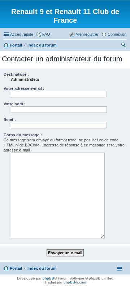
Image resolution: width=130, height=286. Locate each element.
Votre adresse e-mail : (24, 88)
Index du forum (42, 268)
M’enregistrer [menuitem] (87, 34)
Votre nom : (15, 104)
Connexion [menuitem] (117, 34)
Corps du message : (23, 135)
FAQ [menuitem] (46, 34)
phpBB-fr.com (75, 282)
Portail (16, 45)
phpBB (48, 278)
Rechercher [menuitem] (123, 46)
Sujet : (10, 119)
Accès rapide (21, 34)
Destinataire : (16, 74)
